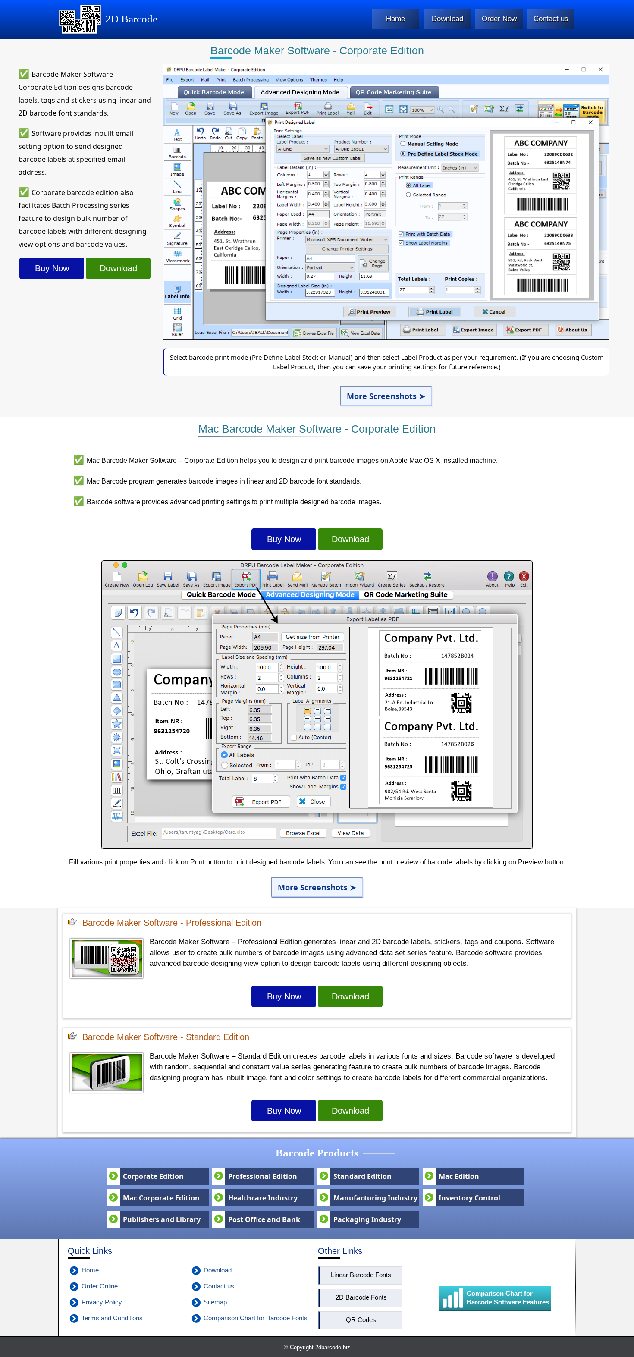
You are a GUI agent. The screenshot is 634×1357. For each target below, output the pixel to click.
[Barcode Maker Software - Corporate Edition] (386, 337)
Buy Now (52, 268)
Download (118, 268)
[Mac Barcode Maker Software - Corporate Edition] (317, 846)
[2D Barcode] (79, 32)
